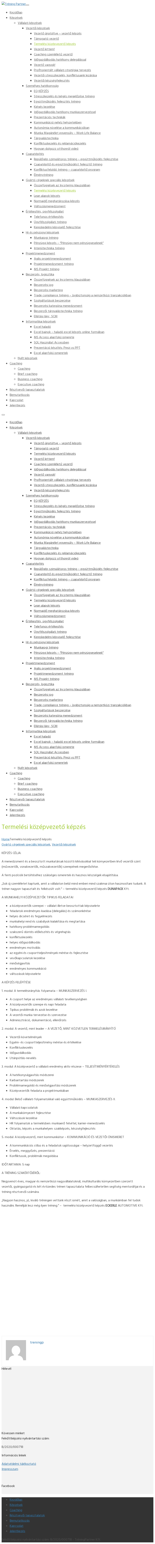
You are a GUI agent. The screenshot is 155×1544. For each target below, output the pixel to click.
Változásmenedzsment (50, 206)
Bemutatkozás (20, 395)
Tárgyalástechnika (46, 138)
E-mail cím (10, 1400)
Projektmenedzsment (40, 253)
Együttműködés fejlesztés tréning (57, 101)
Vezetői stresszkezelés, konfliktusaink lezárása (65, 75)
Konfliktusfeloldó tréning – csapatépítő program (67, 169)
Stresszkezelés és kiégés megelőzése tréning (64, 96)
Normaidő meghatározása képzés (57, 201)
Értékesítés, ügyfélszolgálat (45, 211)
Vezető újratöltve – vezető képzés (58, 33)
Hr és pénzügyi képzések (42, 232)
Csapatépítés (35, 154)
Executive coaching (31, 384)
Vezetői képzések (38, 28)
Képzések (16, 18)
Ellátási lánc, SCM (46, 316)
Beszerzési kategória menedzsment (58, 306)
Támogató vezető (46, 39)
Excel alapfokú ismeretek (51, 353)
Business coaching (30, 379)
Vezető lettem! (44, 49)
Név (5, 1295)
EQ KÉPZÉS (41, 91)
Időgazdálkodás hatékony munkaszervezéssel (65, 112)
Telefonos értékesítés (49, 217)
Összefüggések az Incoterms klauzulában (62, 185)
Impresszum (10, 1469)
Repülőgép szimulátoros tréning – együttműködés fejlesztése (76, 159)
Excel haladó (42, 327)
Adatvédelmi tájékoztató (19, 1464)
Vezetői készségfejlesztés (52, 80)
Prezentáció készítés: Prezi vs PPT (57, 348)
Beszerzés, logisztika (40, 274)
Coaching (16, 363)
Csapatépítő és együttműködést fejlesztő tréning (68, 164)
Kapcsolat (16, 400)
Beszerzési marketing (48, 290)
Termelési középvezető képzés (55, 44)
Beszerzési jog (43, 285)
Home (6, 839)
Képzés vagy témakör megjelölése (26, 1264)
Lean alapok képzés (47, 196)
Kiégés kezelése (44, 107)
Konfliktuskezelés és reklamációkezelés (60, 143)
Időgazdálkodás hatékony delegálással (60, 59)
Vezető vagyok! (44, 65)
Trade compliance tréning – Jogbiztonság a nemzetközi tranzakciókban (82, 295)
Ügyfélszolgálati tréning (50, 222)
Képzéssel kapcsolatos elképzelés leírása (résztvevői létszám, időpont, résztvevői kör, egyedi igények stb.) (74, 1269)
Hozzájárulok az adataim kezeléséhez (32, 1321)
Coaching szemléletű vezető (53, 54)
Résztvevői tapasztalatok (27, 389)
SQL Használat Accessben (51, 342)
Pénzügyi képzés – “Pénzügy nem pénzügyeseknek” (69, 243)
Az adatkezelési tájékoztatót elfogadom (90, 1321)
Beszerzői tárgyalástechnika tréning (58, 311)
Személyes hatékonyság (42, 86)
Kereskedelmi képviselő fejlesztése (57, 227)
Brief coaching (27, 374)
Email (6, 1305)
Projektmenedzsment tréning (54, 264)
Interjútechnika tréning (49, 248)
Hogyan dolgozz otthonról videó (56, 148)
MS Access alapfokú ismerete (54, 337)
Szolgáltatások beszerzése (52, 300)
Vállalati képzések (30, 23)
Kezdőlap (16, 12)
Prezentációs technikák (49, 117)
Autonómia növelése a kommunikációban (61, 128)
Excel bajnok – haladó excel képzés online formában (69, 332)
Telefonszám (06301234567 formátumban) (32, 1310)
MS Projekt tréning (46, 269)
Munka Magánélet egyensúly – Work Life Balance (67, 133)
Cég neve (9, 1300)
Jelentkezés (17, 405)
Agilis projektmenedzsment (52, 258)
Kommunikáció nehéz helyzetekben (58, 122)
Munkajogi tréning (46, 238)
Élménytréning (43, 175)
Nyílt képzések (27, 358)
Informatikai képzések (41, 321)
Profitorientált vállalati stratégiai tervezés (62, 70)
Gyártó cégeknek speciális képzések (50, 180)
